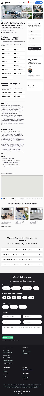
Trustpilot (24, 375)
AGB (39, 50)
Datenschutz (16, 340)
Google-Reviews (26, 377)
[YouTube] (31, 370)
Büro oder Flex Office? (27, 351)
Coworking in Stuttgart (7, 358)
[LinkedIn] (23, 370)
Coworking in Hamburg (7, 352)
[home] (5, 3)
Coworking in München (7, 354)
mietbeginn (6, 303)
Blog (23, 350)
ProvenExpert (25, 379)
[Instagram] (27, 370)
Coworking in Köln (6, 355)
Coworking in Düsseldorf (8, 360)
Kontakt (4, 376)
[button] (26, 2)
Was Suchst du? (8, 284)
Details (5, 312)
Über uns (4, 378)
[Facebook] (25, 370)
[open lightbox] (11, 12)
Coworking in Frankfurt (7, 357)
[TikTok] (29, 370)
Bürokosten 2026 (26, 353)
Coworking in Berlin (6, 350)
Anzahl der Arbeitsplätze (12, 293)
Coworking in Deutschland (8, 348)
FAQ (4, 374)
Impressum (5, 371)
